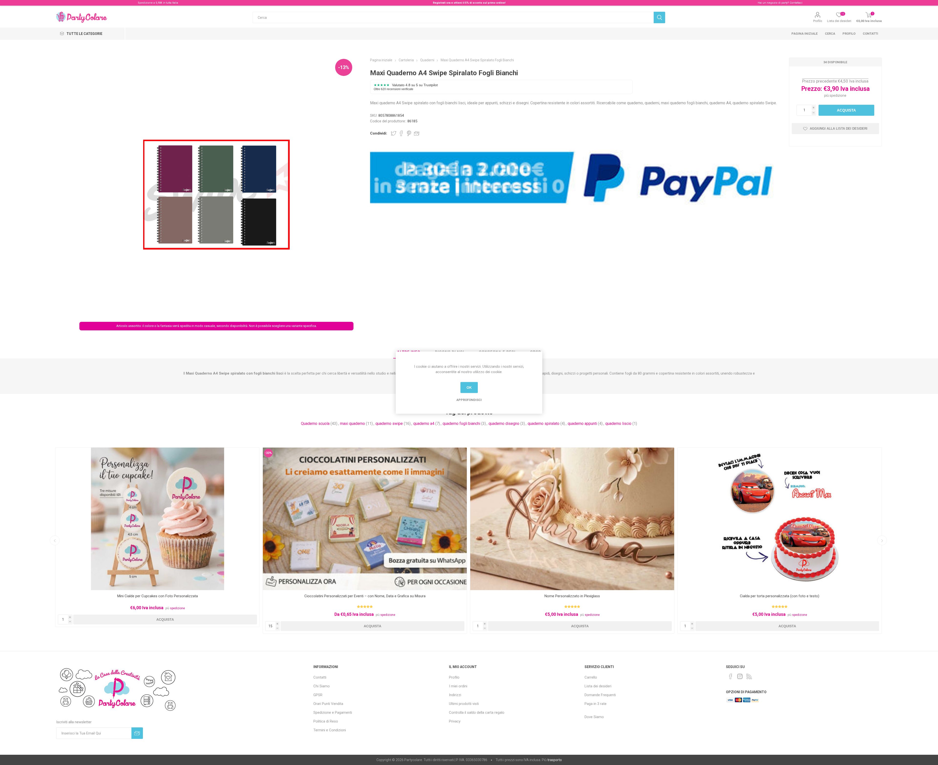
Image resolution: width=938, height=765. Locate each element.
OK (469, 387)
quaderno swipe (389, 423)
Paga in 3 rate (596, 704)
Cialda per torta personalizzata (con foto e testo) (572, 596)
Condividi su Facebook (401, 133)
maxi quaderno (352, 423)
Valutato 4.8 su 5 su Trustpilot (406, 87)
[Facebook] (731, 676)
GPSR (317, 695)
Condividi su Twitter (393, 133)
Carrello (591, 677)
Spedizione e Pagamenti (332, 712)
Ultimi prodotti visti (464, 704)
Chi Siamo (321, 686)
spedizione (838, 95)
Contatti (870, 33)
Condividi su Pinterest (409, 133)
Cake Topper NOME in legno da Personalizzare (780, 596)
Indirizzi (455, 695)
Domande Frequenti (600, 695)
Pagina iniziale (804, 33)
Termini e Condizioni (329, 730)
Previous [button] (55, 540)
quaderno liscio (618, 423)
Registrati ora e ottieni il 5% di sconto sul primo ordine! (469, 2)
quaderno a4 (423, 423)
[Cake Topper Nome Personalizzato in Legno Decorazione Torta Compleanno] (780, 519)
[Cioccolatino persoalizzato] (157, 519)
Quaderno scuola (315, 423)
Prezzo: (811, 88)
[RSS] (749, 676)
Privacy (454, 721)
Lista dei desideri (598, 686)
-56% (683, 453)
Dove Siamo (594, 717)
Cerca (830, 33)
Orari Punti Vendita (328, 704)
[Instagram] (740, 676)
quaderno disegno (504, 423)
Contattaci (796, 2)
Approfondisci (469, 399)
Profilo (817, 21)
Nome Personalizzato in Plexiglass (365, 596)
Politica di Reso (325, 721)
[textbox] (453, 17)
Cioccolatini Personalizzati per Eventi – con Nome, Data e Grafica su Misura (157, 596)
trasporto (554, 760)
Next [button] (882, 540)
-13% (343, 67)
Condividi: (378, 133)
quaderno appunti (582, 423)
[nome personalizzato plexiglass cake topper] (365, 519)
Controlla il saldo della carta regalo (476, 712)
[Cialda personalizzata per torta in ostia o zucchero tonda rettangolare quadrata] (572, 519)
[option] (157, 540)
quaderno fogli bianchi (461, 423)
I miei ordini (458, 686)
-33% (60, 453)
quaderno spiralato (543, 423)
